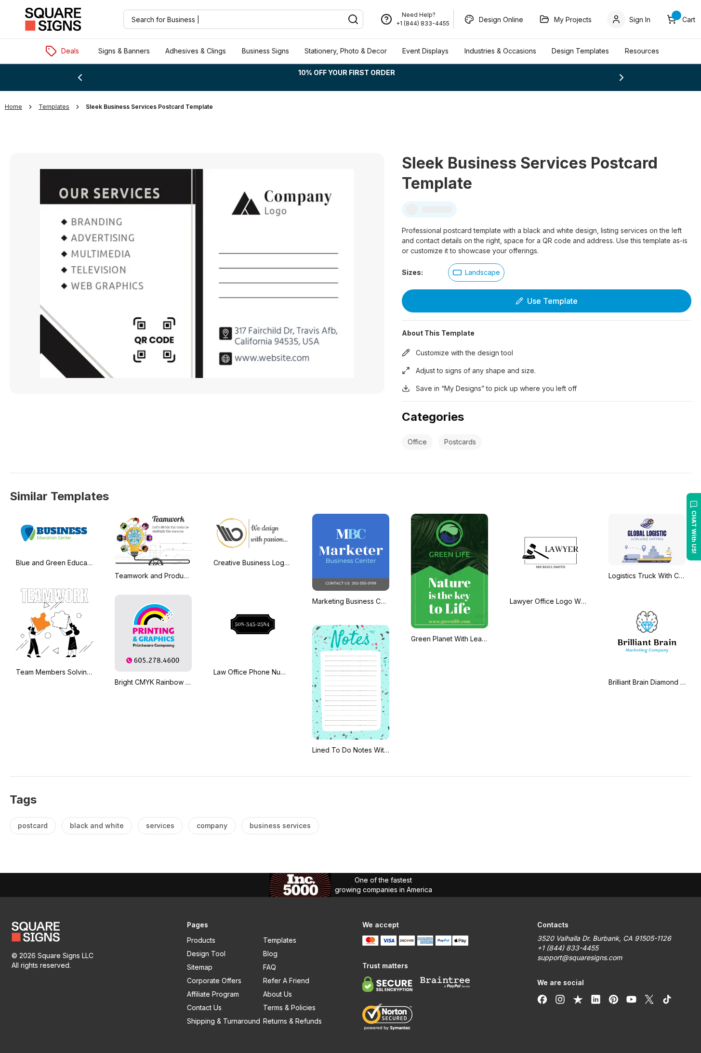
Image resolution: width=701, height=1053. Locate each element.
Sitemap (199, 967)
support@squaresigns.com (579, 957)
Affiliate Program (213, 994)
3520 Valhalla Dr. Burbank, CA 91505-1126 (604, 938)
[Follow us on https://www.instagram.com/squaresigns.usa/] (560, 999)
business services (280, 825)
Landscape (482, 272)
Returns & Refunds (292, 1021)
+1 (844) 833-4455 (423, 23)
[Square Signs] (53, 19)
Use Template (552, 301)
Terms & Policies (289, 1007)
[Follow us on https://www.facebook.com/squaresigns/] (542, 999)
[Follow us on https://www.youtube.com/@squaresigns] (631, 999)
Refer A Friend (286, 980)
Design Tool (206, 953)
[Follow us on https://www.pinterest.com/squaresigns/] (613, 999)
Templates (279, 940)
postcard (33, 825)
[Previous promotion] (80, 77)
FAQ (269, 967)
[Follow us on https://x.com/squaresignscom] (649, 999)
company (212, 825)
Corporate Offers (214, 980)
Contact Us (204, 1007)
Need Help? (419, 14)
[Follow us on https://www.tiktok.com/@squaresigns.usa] (667, 999)
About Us (277, 994)
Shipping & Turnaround (223, 1021)
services (160, 825)
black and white (97, 825)
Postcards (460, 442)
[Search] (353, 19)
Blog (270, 953)
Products (201, 940)
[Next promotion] (621, 77)
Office (417, 442)
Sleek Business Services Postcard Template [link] (149, 106)
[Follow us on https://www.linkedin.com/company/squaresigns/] (596, 999)
